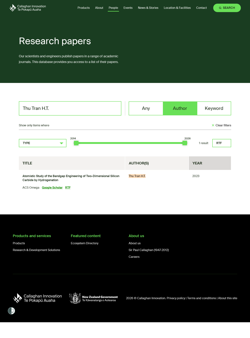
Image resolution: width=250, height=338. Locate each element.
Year (197, 163)
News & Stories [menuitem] (148, 8)
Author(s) (139, 163)
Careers (134, 257)
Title (27, 163)
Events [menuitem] (128, 8)
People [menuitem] (113, 8)
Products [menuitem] (84, 8)
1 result (203, 143)
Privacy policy (176, 298)
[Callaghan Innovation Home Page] (27, 8)
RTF (219, 143)
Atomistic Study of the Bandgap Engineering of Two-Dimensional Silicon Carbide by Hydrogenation (71, 178)
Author (180, 108)
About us (135, 243)
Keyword (214, 108)
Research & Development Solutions (36, 250)
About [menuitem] (99, 8)
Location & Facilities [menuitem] (177, 8)
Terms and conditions (201, 298)
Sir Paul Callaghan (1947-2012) (149, 250)
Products (19, 243)
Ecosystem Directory (84, 243)
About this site (227, 298)
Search (229, 8)
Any (146, 108)
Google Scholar (52, 188)
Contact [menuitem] (201, 8)
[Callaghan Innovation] (41, 298)
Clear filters (223, 125)
